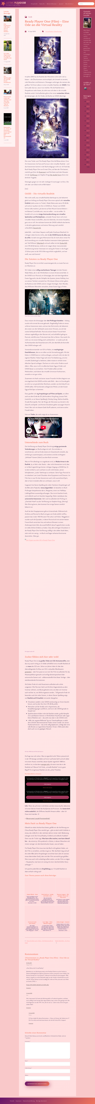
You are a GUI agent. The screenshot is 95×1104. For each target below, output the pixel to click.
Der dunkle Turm (55, 175)
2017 (88, 140)
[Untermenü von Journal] (63, 3)
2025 (88, 101)
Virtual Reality (49, 31)
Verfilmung (33, 175)
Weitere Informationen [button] (47, 787)
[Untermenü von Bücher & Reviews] (57, 3)
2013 (88, 160)
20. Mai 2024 (29, 963)
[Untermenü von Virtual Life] (37, 3)
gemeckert (28, 672)
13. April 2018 (29, 993)
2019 (88, 130)
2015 (88, 150)
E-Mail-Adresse (28, 1068)
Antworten (28, 988)
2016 (88, 145)
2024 (88, 106)
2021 (88, 121)
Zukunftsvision (58, 31)
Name (26, 1061)
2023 (88, 111)
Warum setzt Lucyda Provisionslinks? (38, 818)
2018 (88, 135)
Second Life (37, 228)
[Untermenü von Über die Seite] (73, 3)
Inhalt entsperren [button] (47, 784)
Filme (30, 17)
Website (26, 1075)
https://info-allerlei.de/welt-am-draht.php (37, 985)
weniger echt (45, 764)
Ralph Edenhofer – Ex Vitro (62, 941)
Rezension (42, 172)
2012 (88, 164)
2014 (88, 155)
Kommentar (27, 1041)
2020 (88, 126)
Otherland (40, 243)
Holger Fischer (29, 964)
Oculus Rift (63, 243)
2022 (88, 116)
